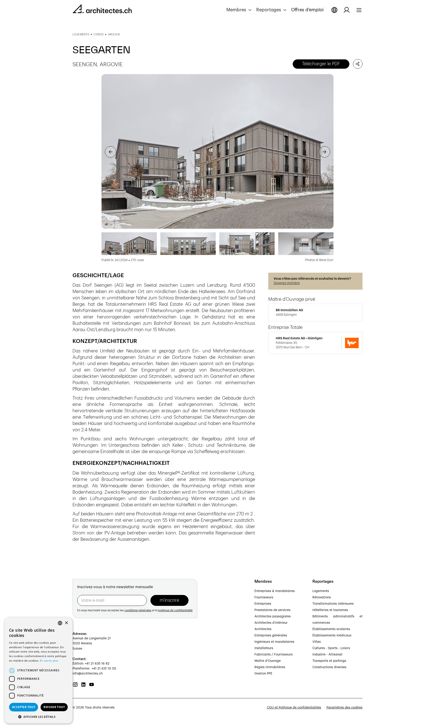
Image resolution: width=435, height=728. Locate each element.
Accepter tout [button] (23, 707)
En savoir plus (49, 660)
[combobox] (60, 623)
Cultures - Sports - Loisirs (331, 648)
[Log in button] (346, 10)
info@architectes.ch (87, 673)
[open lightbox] (218, 151)
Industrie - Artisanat (327, 654)
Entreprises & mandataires (274, 591)
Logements (320, 591)
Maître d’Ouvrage (267, 660)
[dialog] (38, 670)
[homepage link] (102, 9)
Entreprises (262, 603)
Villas (316, 641)
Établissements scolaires (331, 629)
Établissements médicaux (331, 635)
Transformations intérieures (333, 603)
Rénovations (321, 597)
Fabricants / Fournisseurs (273, 654)
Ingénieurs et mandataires (274, 641)
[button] (239, 10)
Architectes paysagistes (272, 616)
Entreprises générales (270, 635)
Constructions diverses (329, 667)
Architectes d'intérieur (271, 622)
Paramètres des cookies (344, 707)
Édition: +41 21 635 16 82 (90, 663)
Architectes (262, 629)
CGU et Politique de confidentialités (294, 707)
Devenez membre (287, 283)
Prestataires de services (272, 610)
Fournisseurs (263, 597)
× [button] (66, 623)
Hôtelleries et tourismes (330, 610)
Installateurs (263, 648)
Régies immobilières (269, 667)
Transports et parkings (329, 660)
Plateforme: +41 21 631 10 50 (94, 668)
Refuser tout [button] (54, 707)
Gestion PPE (263, 673)
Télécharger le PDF (321, 64)
